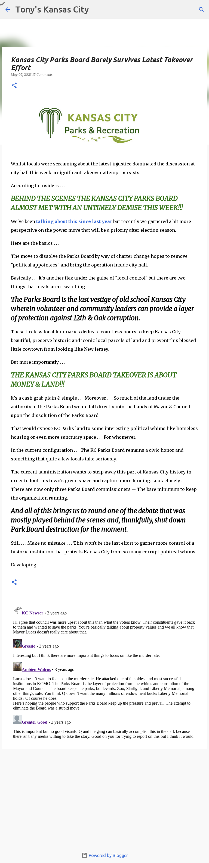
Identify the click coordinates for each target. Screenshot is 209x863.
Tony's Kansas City (52, 9)
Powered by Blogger (108, 855)
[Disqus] (104, 671)
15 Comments (42, 75)
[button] (14, 85)
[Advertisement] (104, 802)
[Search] (201, 9)
